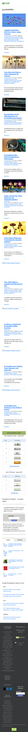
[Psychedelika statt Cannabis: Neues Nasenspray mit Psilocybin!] (14, 356)
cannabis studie (13, 41)
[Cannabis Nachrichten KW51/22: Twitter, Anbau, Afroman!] (14, 20)
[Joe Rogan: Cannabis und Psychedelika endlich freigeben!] (14, 314)
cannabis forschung (15, 38)
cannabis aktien (7, 38)
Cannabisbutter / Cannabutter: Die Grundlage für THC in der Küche (15, 561)
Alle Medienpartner (20, 627)
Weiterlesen (6, 52)
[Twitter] (4, 689)
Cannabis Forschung (8, 79)
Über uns (7, 679)
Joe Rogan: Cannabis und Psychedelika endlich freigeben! (12, 326)
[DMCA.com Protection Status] (20, 637)
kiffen (13, 124)
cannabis (6, 205)
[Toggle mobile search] (22, 2)
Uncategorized (17, 37)
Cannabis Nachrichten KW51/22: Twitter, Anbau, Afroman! (12, 32)
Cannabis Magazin (8, 121)
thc (23, 41)
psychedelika (19, 41)
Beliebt (8, 540)
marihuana (20, 333)
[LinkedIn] (10, 689)
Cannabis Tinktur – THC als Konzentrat (15, 574)
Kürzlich (20, 540)
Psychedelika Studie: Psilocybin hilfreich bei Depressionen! (11, 157)
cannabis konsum (11, 39)
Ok (14, 729)
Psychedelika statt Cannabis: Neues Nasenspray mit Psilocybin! (13, 368)
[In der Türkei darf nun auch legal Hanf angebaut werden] (5, 567)
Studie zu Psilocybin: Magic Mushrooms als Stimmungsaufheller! (13, 198)
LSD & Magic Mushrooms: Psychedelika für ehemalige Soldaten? (13, 240)
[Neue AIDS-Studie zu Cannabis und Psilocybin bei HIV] (14, 270)
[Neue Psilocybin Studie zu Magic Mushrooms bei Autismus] (14, 62)
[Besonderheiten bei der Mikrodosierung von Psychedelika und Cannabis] (14, 104)
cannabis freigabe (7, 333)
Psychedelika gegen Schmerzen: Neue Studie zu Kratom (13, 407)
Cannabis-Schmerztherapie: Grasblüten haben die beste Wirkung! (15, 545)
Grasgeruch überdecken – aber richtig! (16, 551)
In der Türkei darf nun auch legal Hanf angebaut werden (16, 567)
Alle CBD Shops (14, 493)
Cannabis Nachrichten (8, 37)
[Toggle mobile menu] (25, 2)
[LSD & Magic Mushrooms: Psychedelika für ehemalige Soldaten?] (14, 228)
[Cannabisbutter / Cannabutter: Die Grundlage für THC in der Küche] (5, 560)
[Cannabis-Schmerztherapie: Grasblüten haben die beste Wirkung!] (5, 544)
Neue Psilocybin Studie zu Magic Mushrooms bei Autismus (12, 74)
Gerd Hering (8, 35)
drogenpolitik (13, 81)
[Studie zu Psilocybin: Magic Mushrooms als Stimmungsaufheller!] (14, 185)
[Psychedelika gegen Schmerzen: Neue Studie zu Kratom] (14, 395)
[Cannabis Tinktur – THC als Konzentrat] (5, 574)
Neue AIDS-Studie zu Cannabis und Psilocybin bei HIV (13, 284)
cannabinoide (15, 246)
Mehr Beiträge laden (14, 433)
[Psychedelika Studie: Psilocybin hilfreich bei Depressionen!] (14, 145)
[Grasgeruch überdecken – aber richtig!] (5, 550)
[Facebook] (7, 689)
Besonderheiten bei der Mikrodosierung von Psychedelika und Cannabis (13, 116)
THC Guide (6, 594)
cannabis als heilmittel (17, 80)
